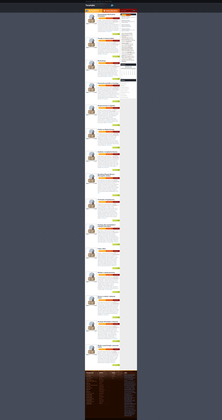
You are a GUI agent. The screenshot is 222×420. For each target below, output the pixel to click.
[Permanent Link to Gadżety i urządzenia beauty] (107, 152)
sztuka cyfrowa (124, 54)
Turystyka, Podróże (108, 1)
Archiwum (94, 1)
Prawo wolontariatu (89, 377)
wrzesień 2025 (101, 391)
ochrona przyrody (129, 44)
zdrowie (123, 61)
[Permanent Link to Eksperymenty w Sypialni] (106, 105)
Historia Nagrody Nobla (90, 398)
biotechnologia (129, 34)
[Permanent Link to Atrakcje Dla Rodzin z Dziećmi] (108, 322)
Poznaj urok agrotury (125, 24)
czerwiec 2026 (101, 376)
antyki (122, 33)
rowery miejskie (124, 51)
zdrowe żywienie (130, 60)
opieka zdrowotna (130, 393)
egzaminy (123, 39)
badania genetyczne (129, 375)
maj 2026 (100, 378)
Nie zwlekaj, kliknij (124, 95)
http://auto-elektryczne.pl (125, 87)
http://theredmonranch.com (125, 92)
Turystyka (129, 55)
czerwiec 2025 (101, 396)
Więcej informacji (123, 83)
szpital (133, 52)
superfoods (124, 52)
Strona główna (88, 1)
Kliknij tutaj (123, 85)
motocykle (125, 43)
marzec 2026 (101, 381)
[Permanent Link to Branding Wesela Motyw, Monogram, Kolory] (106, 175)
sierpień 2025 (101, 393)
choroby (123, 37)
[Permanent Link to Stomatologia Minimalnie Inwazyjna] (106, 15)
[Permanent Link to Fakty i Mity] (102, 249)
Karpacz (87, 390)
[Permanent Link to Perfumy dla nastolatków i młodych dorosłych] (107, 225)
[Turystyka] (97, 5)
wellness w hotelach (131, 56)
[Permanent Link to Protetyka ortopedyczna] (106, 199)
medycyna (129, 41)
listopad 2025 (101, 388)
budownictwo (125, 35)
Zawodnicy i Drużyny (125, 16)
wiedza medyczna (125, 57)
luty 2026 (100, 383)
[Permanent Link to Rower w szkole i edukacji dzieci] (107, 297)
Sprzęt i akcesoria (89, 387)
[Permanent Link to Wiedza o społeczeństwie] (106, 272)
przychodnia (124, 48)
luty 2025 (100, 403)
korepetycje (129, 40)
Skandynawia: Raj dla (125, 20)
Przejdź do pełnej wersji (125, 82)
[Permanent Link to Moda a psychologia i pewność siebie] (108, 346)
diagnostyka (128, 37)
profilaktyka (129, 47)
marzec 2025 (101, 401)
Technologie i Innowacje (90, 393)
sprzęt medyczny (130, 51)
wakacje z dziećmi (124, 56)
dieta (131, 37)
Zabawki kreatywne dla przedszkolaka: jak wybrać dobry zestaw (91, 381)
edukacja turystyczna (129, 38)
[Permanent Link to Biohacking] (101, 61)
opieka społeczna (124, 46)
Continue (116, 34)
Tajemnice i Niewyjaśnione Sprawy (91, 385)
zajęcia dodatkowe (129, 413)
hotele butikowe (124, 40)
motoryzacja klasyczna (129, 390)
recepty (128, 50)
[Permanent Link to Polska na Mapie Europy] (106, 129)
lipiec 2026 (101, 374)
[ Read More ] (109, 31)
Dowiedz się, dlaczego (124, 97)
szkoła (129, 53)
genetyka (127, 39)
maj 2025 (100, 398)
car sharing (131, 35)
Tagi (102, 1)
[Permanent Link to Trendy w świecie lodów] (106, 38)
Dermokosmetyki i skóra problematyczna (90, 402)
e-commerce (127, 382)
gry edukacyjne (131, 39)
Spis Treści (99, 1)
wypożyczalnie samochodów (129, 411)
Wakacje (132, 55)
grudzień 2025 (101, 386)
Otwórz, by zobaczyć (124, 90)
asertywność (126, 33)
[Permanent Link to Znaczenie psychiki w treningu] (108, 83)
